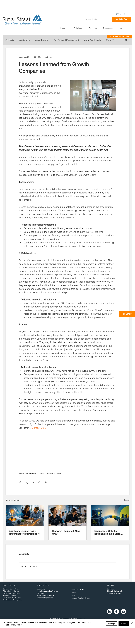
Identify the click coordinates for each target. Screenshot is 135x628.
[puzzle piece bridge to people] (110, 515)
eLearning (41, 589)
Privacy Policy (15, 624)
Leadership (24, 40)
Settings (111, 623)
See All (126, 500)
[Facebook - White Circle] (116, 611)
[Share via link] (39, 482)
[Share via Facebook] (20, 482)
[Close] (131, 623)
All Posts (10, 40)
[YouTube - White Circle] (123, 611)
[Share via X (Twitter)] (26, 482)
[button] (77, 28)
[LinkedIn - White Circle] (109, 611)
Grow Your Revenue (27, 473)
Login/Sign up (119, 14)
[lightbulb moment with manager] (25, 515)
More (108, 40)
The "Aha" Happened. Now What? (66, 532)
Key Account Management (66, 40)
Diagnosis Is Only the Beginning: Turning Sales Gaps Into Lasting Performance (107, 532)
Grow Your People (92, 40)
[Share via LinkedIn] (33, 482)
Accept (123, 623)
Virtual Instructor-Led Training (47, 591)
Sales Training (41, 40)
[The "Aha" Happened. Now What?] (68, 515)
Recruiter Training (9, 595)
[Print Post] (46, 482)
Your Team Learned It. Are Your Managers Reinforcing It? (24, 532)
